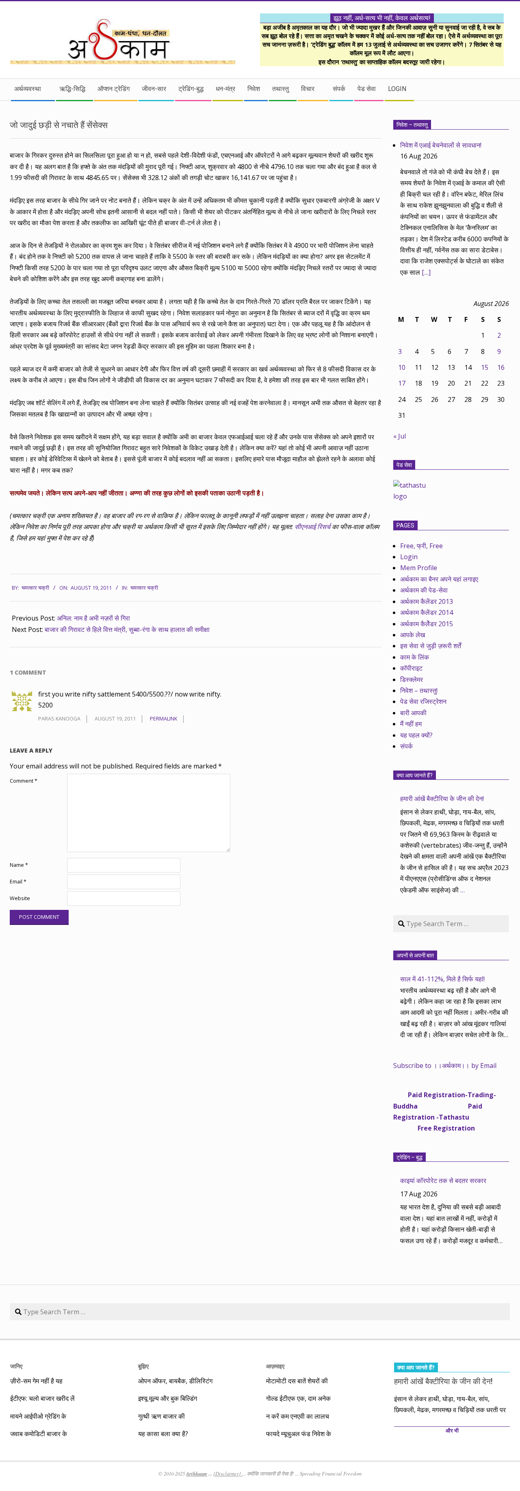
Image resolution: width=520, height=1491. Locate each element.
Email (18, 881)
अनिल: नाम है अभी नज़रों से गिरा (93, 618)
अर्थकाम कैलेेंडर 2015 (426, 623)
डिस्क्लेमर (411, 679)
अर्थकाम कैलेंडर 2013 (426, 601)
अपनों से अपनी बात (415, 955)
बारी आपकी (413, 712)
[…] (426, 272)
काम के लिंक (414, 657)
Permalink (163, 718)
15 (484, 367)
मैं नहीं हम (411, 723)
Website (20, 898)
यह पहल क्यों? (416, 735)
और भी (452, 1430)
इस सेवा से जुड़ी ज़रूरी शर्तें (430, 645)
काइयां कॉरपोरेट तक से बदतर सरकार (443, 1180)
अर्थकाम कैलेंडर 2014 (426, 612)
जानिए (16, 1366)
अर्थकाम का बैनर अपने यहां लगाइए (439, 579)
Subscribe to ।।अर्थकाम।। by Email (444, 1065)
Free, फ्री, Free (421, 545)
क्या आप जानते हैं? (414, 775)
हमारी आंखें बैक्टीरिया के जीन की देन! (442, 798)
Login (409, 556)
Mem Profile (418, 567)
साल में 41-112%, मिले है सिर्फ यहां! (442, 978)
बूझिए (143, 1366)
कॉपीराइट (411, 668)
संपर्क (406, 746)
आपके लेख (412, 634)
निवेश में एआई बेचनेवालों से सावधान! (440, 145)
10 (401, 367)
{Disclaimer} (227, 1473)
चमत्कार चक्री (144, 587)
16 (501, 367)
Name (19, 865)
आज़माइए (275, 1366)
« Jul (399, 436)
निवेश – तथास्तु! (419, 690)
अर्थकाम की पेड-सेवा (424, 590)
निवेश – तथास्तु (412, 125)
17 (401, 383)
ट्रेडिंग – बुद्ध (409, 1157)
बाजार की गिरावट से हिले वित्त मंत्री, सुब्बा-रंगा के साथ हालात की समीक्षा (127, 629)
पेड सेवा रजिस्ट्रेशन (423, 701)
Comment (23, 780)
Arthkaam (196, 1473)
